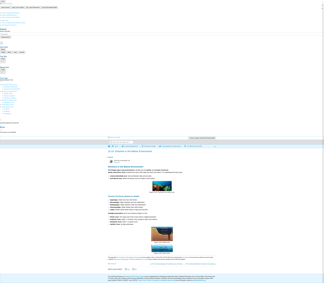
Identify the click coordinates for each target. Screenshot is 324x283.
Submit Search (5, 37)
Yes (128, 269)
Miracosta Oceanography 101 (122, 259)
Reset (3, 49)
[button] (7, 111)
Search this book (5, 31)
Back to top (111, 263)
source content (144, 259)
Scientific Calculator (10, 98)
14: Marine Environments (194, 146)
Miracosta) (117, 162)
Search (111, 142)
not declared (186, 257)
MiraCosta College (150, 146)
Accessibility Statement (166, 280)
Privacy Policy (142, 280)
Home (116, 146)
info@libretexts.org (199, 280)
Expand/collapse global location (215, 145)
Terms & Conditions (152, 280)
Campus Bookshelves (131, 146)
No (136, 269)
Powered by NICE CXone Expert (135, 276)
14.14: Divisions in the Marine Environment (128, 257)
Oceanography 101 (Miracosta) (171, 146)
